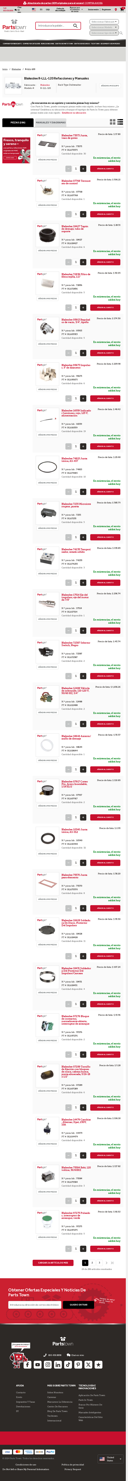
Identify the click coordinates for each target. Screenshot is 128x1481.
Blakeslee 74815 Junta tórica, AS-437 (74, 459)
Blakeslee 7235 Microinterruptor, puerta (76, 505)
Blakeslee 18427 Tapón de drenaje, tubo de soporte (75, 229)
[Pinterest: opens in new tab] (78, 1365)
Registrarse (106, 9)
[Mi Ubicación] (116, 9)
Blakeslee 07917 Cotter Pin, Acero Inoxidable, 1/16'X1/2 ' (75, 784)
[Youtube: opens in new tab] (38, 1365)
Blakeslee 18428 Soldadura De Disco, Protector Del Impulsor (76, 923)
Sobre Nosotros (55, 1392)
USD (47, 10)
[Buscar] (121, 33)
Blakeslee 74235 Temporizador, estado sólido (76, 550)
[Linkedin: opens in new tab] (58, 1365)
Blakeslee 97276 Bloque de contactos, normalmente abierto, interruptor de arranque (75, 1020)
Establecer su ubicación (74, 112)
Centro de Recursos (82, 44)
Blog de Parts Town (57, 1411)
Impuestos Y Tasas (25, 1402)
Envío (19, 1397)
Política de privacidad (73, 1464)
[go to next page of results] (106, 1263)
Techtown (52, 1416)
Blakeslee (45, 85)
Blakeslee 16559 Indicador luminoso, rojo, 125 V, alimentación (76, 413)
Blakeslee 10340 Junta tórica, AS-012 (74, 830)
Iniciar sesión (93, 9)
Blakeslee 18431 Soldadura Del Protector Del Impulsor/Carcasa (76, 971)
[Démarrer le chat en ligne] (20, 1355)
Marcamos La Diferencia (59, 1402)
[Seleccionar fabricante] (104, 21)
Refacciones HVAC (47, 44)
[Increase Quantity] (83, 169)
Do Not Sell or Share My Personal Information (25, 1469)
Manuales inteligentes (90, 1412)
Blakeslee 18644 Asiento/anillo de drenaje (76, 737)
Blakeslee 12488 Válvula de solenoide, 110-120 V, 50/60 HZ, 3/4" (76, 691)
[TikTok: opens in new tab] (68, 1365)
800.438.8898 (8, 11)
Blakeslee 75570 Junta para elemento (74, 876)
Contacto (20, 1392)
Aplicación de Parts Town (92, 1395)
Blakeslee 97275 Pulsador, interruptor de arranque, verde (76, 1215)
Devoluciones (23, 1406)
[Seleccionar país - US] (34, 9)
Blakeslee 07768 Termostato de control (76, 182)
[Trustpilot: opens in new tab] (98, 1365)
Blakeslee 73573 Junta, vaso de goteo (75, 136)
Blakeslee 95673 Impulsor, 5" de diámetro (76, 366)
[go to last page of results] (112, 1263)
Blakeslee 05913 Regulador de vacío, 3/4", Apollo (76, 321)
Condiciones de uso (25, 1464)
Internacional (54, 1420)
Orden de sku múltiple (60, 9)
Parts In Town (86, 1400)
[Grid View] (112, 122)
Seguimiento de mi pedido (110, 44)
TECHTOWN (95, 44)
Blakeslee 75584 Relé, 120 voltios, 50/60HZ (76, 1169)
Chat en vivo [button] (77, 1355)
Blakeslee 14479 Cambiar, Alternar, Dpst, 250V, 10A (76, 1122)
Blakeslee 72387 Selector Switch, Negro (76, 644)
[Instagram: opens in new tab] (48, 1365)
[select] (110, 1459)
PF (17, 1411)
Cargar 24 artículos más (53, 1262)
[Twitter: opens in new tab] (88, 1365)
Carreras (51, 1397)
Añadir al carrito (105, 169)
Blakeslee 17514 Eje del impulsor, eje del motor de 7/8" (75, 597)
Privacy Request (72, 1469)
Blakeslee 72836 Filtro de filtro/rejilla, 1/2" (76, 275)
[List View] (120, 122)
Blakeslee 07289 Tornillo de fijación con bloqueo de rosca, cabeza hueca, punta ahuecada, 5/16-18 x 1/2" (76, 1071)
